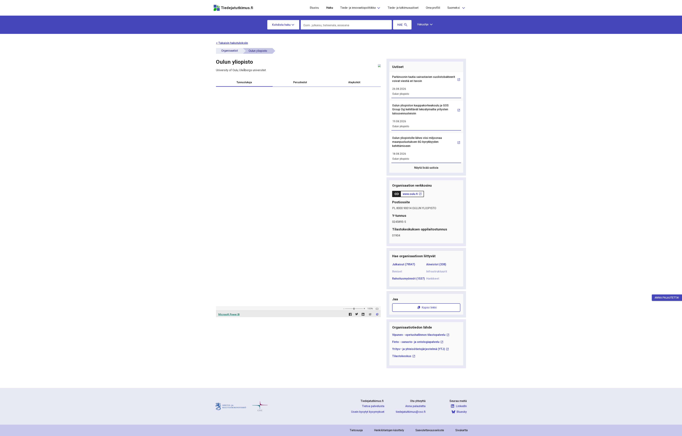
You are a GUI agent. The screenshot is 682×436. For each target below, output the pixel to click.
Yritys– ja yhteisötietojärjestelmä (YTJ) (418, 349)
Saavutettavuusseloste (429, 430)
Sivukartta (461, 430)
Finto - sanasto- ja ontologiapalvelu (415, 342)
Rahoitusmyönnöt (408, 278)
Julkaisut (403, 264)
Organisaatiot (229, 50)
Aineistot (436, 264)
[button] (423, 24)
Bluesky (462, 411)
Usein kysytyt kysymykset (367, 411)
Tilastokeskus (401, 356)
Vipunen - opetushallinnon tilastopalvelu (418, 334)
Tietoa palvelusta (373, 406)
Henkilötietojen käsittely (389, 430)
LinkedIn (461, 406)
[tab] (244, 82)
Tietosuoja (356, 430)
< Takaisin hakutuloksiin (232, 43)
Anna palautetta (415, 406)
